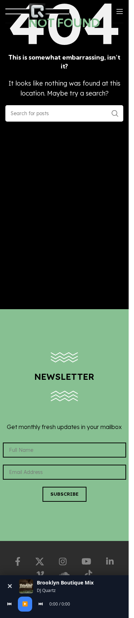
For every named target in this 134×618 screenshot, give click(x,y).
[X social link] (39, 561)
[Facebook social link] (18, 561)
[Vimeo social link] (40, 574)
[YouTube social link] (86, 561)
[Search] (115, 113)
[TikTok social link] (88, 574)
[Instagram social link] (63, 561)
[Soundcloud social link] (64, 574)
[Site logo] (37, 10)
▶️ (25, 604)
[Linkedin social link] (110, 561)
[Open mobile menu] (120, 11)
